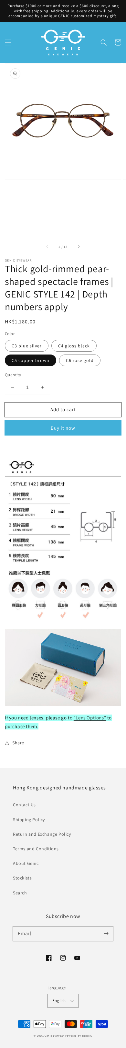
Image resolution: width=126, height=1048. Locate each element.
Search (20, 893)
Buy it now (63, 428)
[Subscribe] (106, 933)
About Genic (26, 863)
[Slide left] (47, 246)
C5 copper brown (30, 360)
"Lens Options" (90, 718)
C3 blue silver (27, 346)
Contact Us (24, 805)
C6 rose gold (80, 360)
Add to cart (63, 409)
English (59, 1000)
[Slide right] (78, 246)
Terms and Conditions (36, 849)
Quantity (13, 375)
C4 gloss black (74, 346)
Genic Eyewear (54, 1035)
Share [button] (18, 743)
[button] (8, 42)
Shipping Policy (29, 819)
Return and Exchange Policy (42, 834)
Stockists (22, 878)
